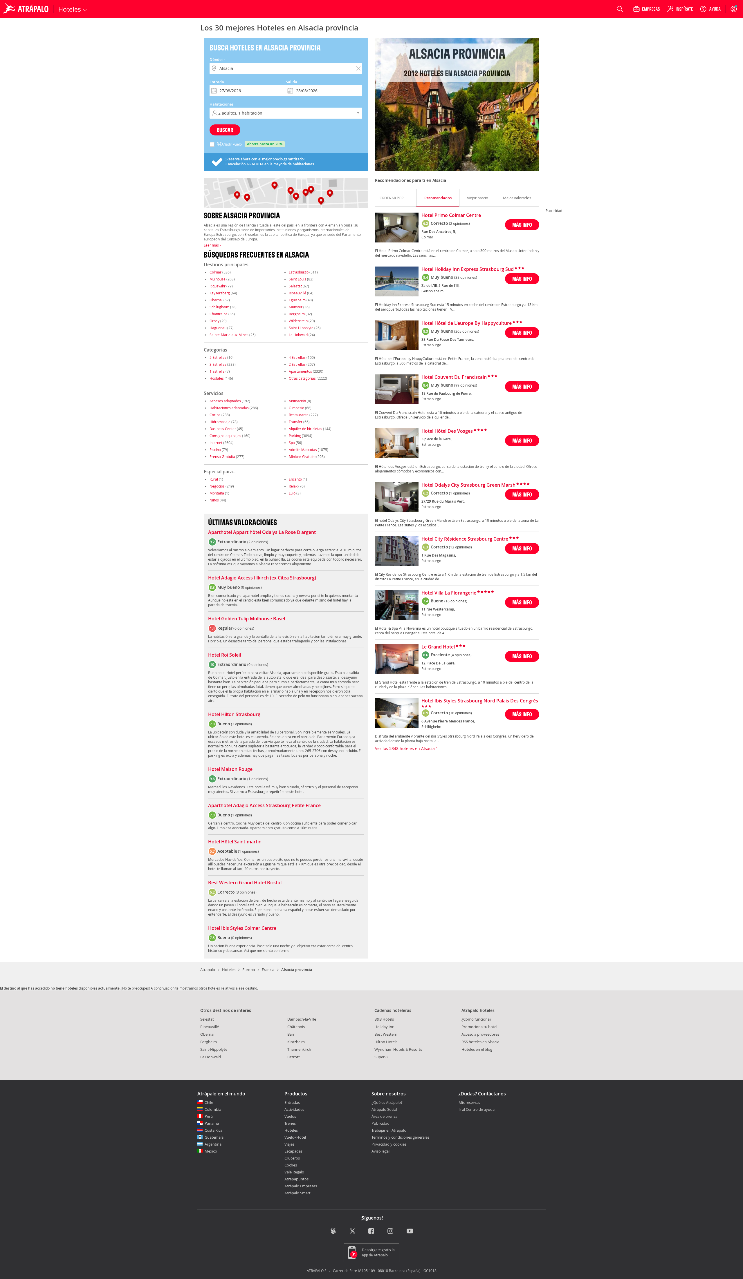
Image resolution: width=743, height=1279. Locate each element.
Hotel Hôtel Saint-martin (235, 842)
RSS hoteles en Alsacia (480, 1041)
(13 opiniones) (460, 547)
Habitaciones (221, 104)
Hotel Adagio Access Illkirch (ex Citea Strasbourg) (262, 578)
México (211, 1151)
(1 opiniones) (459, 493)
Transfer (295, 421)
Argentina (213, 1144)
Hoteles (228, 969)
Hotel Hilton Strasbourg (234, 715)
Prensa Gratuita (222, 456)
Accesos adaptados (225, 400)
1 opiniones (257, 778)
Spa (292, 442)
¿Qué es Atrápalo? (387, 1102)
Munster (295, 307)
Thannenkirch (299, 1049)
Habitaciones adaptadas (229, 407)
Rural (214, 479)
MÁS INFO (522, 224)
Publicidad (380, 1123)
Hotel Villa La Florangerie (448, 593)
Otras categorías (302, 378)
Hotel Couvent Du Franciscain (454, 377)
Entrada (217, 82)
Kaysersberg (220, 293)
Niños (214, 500)
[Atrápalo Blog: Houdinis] (333, 1230)
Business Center (223, 428)
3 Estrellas (218, 364)
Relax (293, 486)
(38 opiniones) (465, 277)
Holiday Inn (384, 1026)
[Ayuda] (710, 9)
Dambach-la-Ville (301, 1019)
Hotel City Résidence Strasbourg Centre (464, 539)
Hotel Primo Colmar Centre (451, 215)
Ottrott (293, 1056)
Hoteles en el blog (476, 1049)
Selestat (295, 286)
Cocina (215, 414)
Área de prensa (384, 1116)
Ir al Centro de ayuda (477, 1109)
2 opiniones (257, 541)
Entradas (292, 1102)
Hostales (217, 378)
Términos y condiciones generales (400, 1137)
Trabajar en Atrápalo (389, 1130)
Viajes (289, 1144)
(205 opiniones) (466, 331)
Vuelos (290, 1116)
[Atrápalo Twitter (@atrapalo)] (352, 1231)
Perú (209, 1116)
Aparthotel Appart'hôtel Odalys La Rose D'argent (262, 532)
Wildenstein (298, 320)
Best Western (385, 1034)
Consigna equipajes (225, 435)
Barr (291, 1034)
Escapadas (293, 1151)
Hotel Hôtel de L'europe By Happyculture (466, 323)
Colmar (215, 272)
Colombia (213, 1109)
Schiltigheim (219, 307)
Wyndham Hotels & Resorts (398, 1049)
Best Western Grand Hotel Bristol (245, 883)
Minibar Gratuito (302, 456)
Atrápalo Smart (297, 1192)
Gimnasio (296, 407)
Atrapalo (207, 969)
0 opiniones (251, 587)
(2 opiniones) (459, 223)
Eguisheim (297, 300)
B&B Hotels (384, 1019)
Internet (216, 442)
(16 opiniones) (455, 601)
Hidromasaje (220, 421)
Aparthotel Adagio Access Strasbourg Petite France (264, 806)
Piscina (215, 449)
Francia (268, 969)
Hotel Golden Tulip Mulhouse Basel (246, 619)
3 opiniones (246, 892)
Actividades (294, 1109)
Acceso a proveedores (480, 1034)
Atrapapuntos (296, 1179)
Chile (209, 1102)
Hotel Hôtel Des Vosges (447, 431)
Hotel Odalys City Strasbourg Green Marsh (468, 485)
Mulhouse (218, 279)
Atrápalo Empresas (300, 1186)
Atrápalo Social (384, 1109)
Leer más (212, 245)
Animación (297, 400)
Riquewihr (218, 286)
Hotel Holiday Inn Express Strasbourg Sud (467, 269)
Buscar (225, 129)
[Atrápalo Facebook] (371, 1231)
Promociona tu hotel (479, 1026)
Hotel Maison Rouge (230, 769)
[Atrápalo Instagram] (390, 1231)
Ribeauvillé (297, 293)
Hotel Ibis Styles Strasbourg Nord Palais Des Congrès (479, 701)
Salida (291, 82)
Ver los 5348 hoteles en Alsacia (405, 748)
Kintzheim (296, 1041)
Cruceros (292, 1158)
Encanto (295, 479)
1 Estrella (217, 371)
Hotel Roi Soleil (224, 655)
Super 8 (380, 1056)
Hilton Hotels (385, 1041)
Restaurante (299, 414)
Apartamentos (300, 371)
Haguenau (218, 327)
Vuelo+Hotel (295, 1137)
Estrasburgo (299, 272)
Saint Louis (297, 279)
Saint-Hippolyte (301, 327)
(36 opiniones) (460, 713)
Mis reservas (469, 1102)
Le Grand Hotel (438, 647)
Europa (248, 969)
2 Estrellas (297, 364)
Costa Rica (213, 1130)
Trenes (290, 1123)
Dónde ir (217, 59)
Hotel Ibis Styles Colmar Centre (242, 928)
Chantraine (219, 313)
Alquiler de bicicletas (305, 428)
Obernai (216, 300)
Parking (295, 435)
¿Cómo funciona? (476, 1019)
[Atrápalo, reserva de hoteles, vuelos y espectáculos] (26, 9)
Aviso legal (380, 1151)
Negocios (217, 486)
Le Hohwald (298, 334)
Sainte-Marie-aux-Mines (229, 334)
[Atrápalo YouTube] (410, 1231)
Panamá (212, 1123)
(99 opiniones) (465, 385)
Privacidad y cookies (389, 1144)
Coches (290, 1165)
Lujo (292, 493)
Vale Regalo (294, 1172)
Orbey (214, 320)
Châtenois (296, 1026)
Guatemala (214, 1137)
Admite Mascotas (303, 449)
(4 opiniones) (461, 655)
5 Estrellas (218, 357)
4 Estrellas (297, 357)
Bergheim (297, 313)
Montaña (217, 493)
